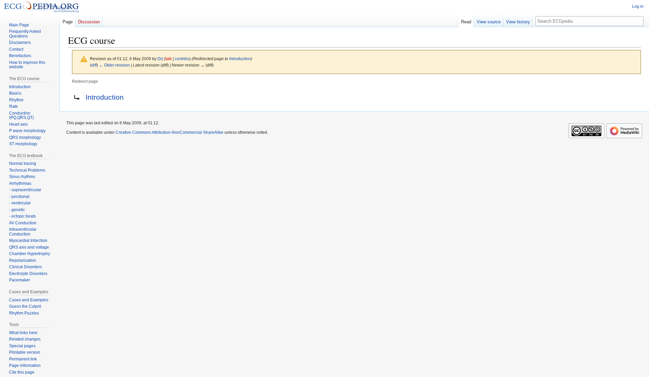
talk (168, 58)
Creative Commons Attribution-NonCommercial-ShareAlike (169, 132)
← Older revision (114, 65)
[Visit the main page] (41, 7)
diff (94, 65)
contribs (182, 58)
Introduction (240, 58)
